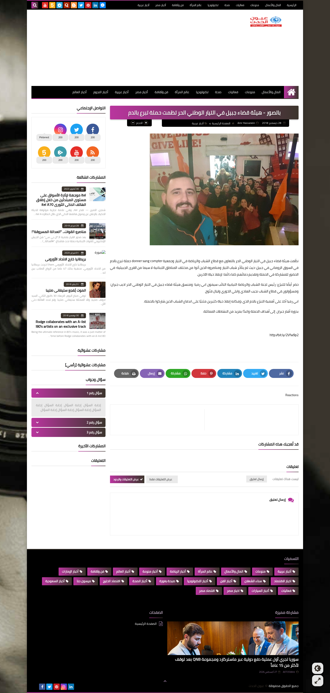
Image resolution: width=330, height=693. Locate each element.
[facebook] (42, 687)
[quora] (67, 5)
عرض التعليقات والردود (126, 479)
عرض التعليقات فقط (161, 479)
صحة (227, 5)
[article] (159, 419)
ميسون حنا (84, 581)
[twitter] (81, 5)
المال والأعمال (273, 5)
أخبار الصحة (139, 581)
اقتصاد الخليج (111, 581)
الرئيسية (291, 5)
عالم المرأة (196, 5)
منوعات (254, 5)
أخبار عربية (143, 5)
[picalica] (35, 687)
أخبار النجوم (100, 92)
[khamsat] (52, 5)
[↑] (165, 681)
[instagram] (64, 687)
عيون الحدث (256, 686)
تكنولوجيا (213, 5)
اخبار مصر (233, 591)
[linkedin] (95, 5)
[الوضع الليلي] (317, 668)
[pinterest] (88, 5)
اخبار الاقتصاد (282, 581)
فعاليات (240, 5)
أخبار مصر (160, 5)
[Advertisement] (113, 47)
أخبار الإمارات (70, 571)
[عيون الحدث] (266, 21)
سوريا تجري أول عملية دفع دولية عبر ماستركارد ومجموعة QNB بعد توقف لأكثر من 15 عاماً (237, 662)
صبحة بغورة (167, 581)
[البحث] (34, 5)
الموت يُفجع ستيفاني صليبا (66, 290)
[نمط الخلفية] (317, 680)
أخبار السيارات (260, 591)
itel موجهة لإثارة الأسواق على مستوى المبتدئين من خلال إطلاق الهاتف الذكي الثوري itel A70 (61, 200)
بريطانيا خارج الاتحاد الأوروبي (65, 259)
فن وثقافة (178, 5)
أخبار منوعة (150, 571)
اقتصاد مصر (207, 591)
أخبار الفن (226, 581)
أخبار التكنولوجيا (197, 581)
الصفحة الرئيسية (221, 123)
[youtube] (45, 5)
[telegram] (59, 5)
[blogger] (74, 5)
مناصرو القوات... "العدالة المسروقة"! (59, 231)
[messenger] (102, 5)
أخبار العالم (80, 92)
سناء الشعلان (253, 581)
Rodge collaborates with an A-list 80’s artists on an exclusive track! (61, 324)
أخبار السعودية (55, 581)
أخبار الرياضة (178, 571)
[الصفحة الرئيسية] (291, 92)
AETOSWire (289, 672)
